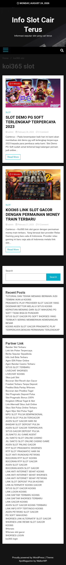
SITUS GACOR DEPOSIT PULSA (22, 431)
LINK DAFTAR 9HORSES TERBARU (24, 498)
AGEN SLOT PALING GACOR (21, 444)
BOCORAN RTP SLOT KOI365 (21, 458)
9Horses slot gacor (15, 532)
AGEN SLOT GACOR (16, 464)
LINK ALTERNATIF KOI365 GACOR (24, 485)
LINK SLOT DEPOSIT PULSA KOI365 (25, 481)
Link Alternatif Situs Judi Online (21, 404)
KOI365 (9, 525)
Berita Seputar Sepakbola (19, 354)
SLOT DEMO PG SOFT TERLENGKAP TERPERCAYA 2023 (31, 122)
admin (11, 132)
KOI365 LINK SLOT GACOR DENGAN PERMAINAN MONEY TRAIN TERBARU (33, 214)
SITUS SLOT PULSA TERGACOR (23, 417)
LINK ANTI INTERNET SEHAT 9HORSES (26, 475)
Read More (13, 157)
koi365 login (12, 538)
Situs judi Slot (12, 377)
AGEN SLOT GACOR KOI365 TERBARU (26, 505)
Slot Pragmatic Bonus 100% (20, 397)
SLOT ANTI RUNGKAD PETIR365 (23, 454)
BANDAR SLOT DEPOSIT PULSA (23, 424)
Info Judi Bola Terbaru (17, 357)
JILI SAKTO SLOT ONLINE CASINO (24, 438)
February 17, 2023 (25, 225)
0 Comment (43, 132)
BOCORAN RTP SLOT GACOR (21, 461)
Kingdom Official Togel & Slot (20, 401)
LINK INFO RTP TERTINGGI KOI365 (24, 508)
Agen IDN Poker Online (17, 360)
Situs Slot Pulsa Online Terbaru (21, 407)
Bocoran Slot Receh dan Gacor (21, 380)
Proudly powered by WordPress (28, 557)
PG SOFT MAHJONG (16, 515)
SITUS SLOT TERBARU (18, 367)
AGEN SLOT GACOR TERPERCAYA (24, 428)
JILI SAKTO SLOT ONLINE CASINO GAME (27, 441)
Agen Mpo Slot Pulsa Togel (19, 411)
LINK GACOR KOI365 (17, 501)
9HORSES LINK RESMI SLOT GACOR (25, 522)
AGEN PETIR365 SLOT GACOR (22, 512)
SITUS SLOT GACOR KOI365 (21, 488)
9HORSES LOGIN (15, 535)
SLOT (8, 112)
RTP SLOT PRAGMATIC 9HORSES (24, 448)
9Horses (10, 528)
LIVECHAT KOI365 (15, 374)
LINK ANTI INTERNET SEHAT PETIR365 (26, 478)
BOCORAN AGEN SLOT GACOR (22, 468)
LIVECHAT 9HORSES (17, 370)
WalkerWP (42, 561)
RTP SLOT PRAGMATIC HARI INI (23, 451)
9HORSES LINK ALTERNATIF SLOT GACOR (28, 518)
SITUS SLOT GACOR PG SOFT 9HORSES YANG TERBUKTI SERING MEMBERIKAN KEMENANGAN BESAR (32, 319)
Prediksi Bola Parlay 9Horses (20, 387)
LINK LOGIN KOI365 (16, 491)
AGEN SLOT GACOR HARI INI (21, 421)
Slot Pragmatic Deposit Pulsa (20, 394)
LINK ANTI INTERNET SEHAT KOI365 (25, 471)
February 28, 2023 (25, 132)
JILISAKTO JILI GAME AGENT (21, 434)
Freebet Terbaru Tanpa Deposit (21, 384)
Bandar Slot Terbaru (16, 347)
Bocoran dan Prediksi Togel (19, 391)
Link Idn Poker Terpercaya (19, 350)
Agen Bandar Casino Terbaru (20, 364)
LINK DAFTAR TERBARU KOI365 (23, 495)
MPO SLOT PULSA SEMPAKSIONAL (24, 414)
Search (9, 270)
